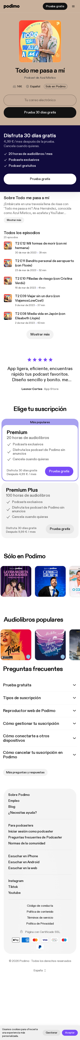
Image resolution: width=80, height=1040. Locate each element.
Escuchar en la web (22, 868)
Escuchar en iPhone (23, 856)
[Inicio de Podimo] (12, 6)
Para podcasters (20, 825)
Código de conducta (40, 906)
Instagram (15, 881)
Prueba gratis (55, 6)
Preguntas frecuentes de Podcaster (35, 837)
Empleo (14, 801)
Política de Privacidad (40, 923)
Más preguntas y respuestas (25, 772)
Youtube (14, 893)
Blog (11, 807)
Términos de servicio (40, 918)
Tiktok (13, 887)
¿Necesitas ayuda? (22, 813)
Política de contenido (40, 912)
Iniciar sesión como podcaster (30, 831)
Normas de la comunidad (26, 843)
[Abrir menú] (73, 6)
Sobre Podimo (19, 795)
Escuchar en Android (23, 862)
